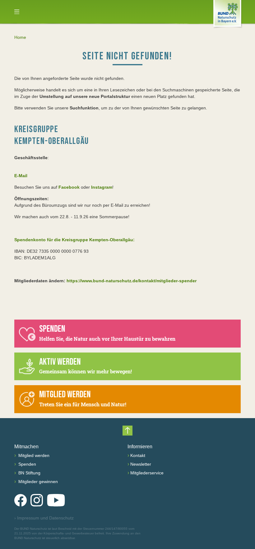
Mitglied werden (33, 455)
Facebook (69, 187)
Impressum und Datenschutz (44, 517)
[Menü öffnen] (17, 12)
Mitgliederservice (147, 472)
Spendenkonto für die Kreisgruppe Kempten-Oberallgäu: (74, 239)
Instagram (101, 187)
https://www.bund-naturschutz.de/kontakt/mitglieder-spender (132, 280)
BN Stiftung (28, 472)
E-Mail (20, 175)
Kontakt (137, 455)
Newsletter (140, 464)
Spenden (26, 464)
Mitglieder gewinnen (37, 481)
